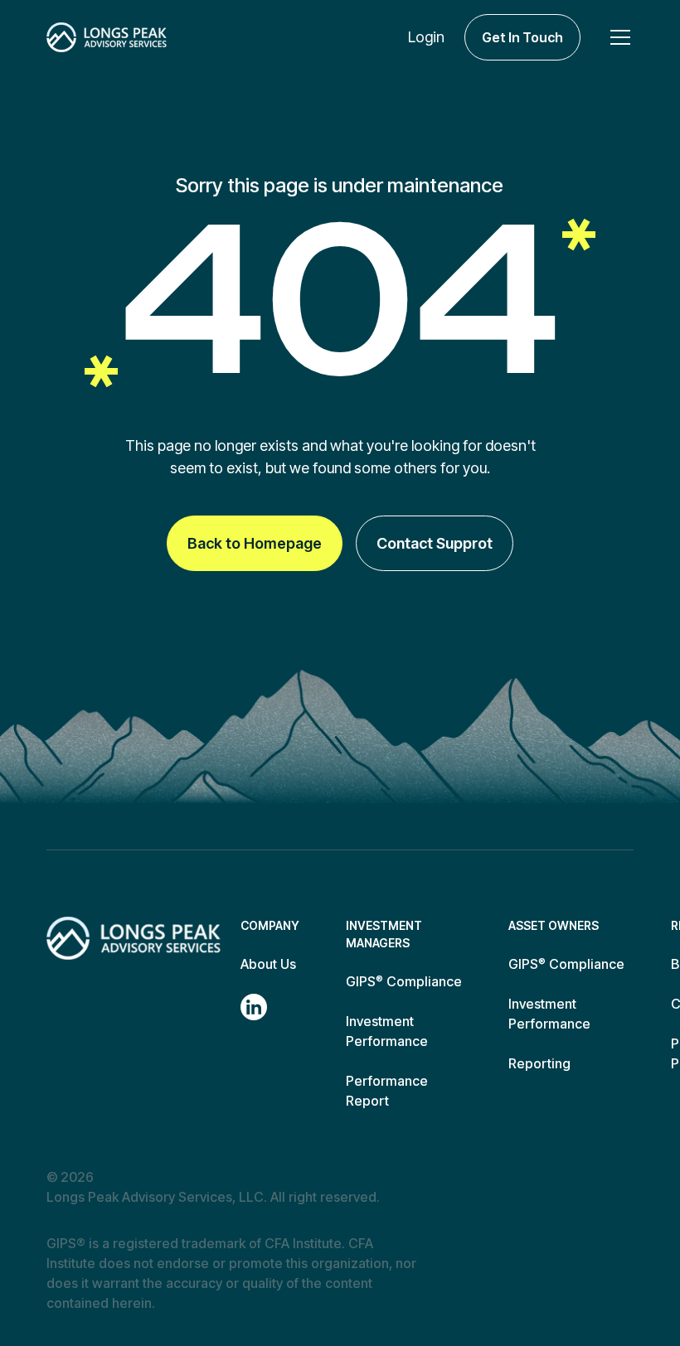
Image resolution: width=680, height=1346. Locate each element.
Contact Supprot (434, 543)
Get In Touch (522, 37)
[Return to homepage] (133, 938)
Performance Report (387, 1090)
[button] (617, 37)
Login (426, 37)
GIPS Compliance (404, 981)
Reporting (539, 1063)
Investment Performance (387, 1031)
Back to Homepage (254, 543)
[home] (106, 37)
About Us (268, 964)
